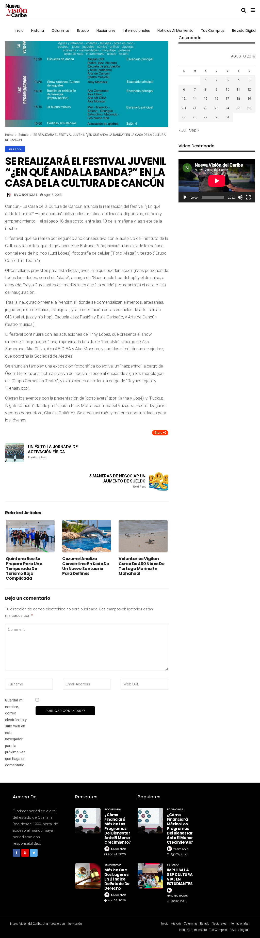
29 (205, 117)
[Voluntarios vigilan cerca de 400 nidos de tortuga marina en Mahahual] (143, 536)
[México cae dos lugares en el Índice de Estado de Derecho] (88, 876)
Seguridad (112, 864)
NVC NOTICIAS (26, 195)
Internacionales (136, 30)
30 (216, 117)
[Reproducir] (185, 197)
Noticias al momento (175, 30)
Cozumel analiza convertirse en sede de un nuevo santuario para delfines (85, 566)
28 (195, 117)
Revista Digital (244, 30)
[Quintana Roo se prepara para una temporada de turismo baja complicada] (30, 536)
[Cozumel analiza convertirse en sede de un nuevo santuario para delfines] (86, 536)
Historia (37, 30)
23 (216, 108)
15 (205, 98)
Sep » (194, 130)
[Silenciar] (240, 197)
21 (195, 108)
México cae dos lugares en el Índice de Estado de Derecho (116, 879)
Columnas (61, 30)
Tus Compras (212, 30)
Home (9, 135)
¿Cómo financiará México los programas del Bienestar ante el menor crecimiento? (117, 828)
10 (227, 89)
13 (184, 98)
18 (238, 98)
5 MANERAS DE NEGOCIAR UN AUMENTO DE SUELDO (117, 481)
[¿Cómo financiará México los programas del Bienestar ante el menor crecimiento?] (88, 820)
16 (216, 98)
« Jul (182, 130)
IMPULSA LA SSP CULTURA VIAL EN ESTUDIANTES (179, 876)
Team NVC (118, 849)
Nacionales (106, 30)
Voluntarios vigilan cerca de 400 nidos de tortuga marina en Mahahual (141, 566)
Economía (112, 809)
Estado (83, 30)
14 (195, 98)
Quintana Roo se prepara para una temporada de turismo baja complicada (24, 568)
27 (184, 117)
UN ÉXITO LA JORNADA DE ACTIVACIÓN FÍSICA (53, 451)
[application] (216, 180)
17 (227, 98)
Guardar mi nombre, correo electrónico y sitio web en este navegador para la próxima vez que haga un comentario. (16, 732)
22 (205, 108)
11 (238, 89)
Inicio (19, 30)
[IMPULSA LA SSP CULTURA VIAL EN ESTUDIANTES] (150, 876)
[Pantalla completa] (248, 197)
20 (184, 108)
